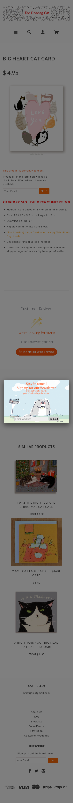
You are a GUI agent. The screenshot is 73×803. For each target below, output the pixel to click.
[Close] (69, 379)
